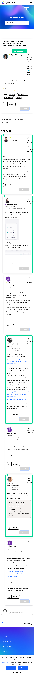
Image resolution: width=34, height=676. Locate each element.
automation (12, 94)
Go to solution (19, 51)
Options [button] (31, 35)
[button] (11, 668)
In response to (18, 208)
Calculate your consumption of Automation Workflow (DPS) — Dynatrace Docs (16, 574)
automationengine (23, 94)
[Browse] (7, 9)
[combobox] (17, 23)
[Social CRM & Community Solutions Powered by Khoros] (28, 623)
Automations (6, 35)
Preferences (17, 672)
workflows (19, 97)
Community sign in (26, 9)
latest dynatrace (8, 97)
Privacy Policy (6, 662)
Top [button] (2, 623)
